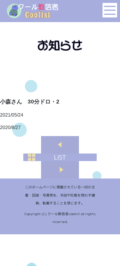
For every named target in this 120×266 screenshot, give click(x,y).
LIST (60, 157)
